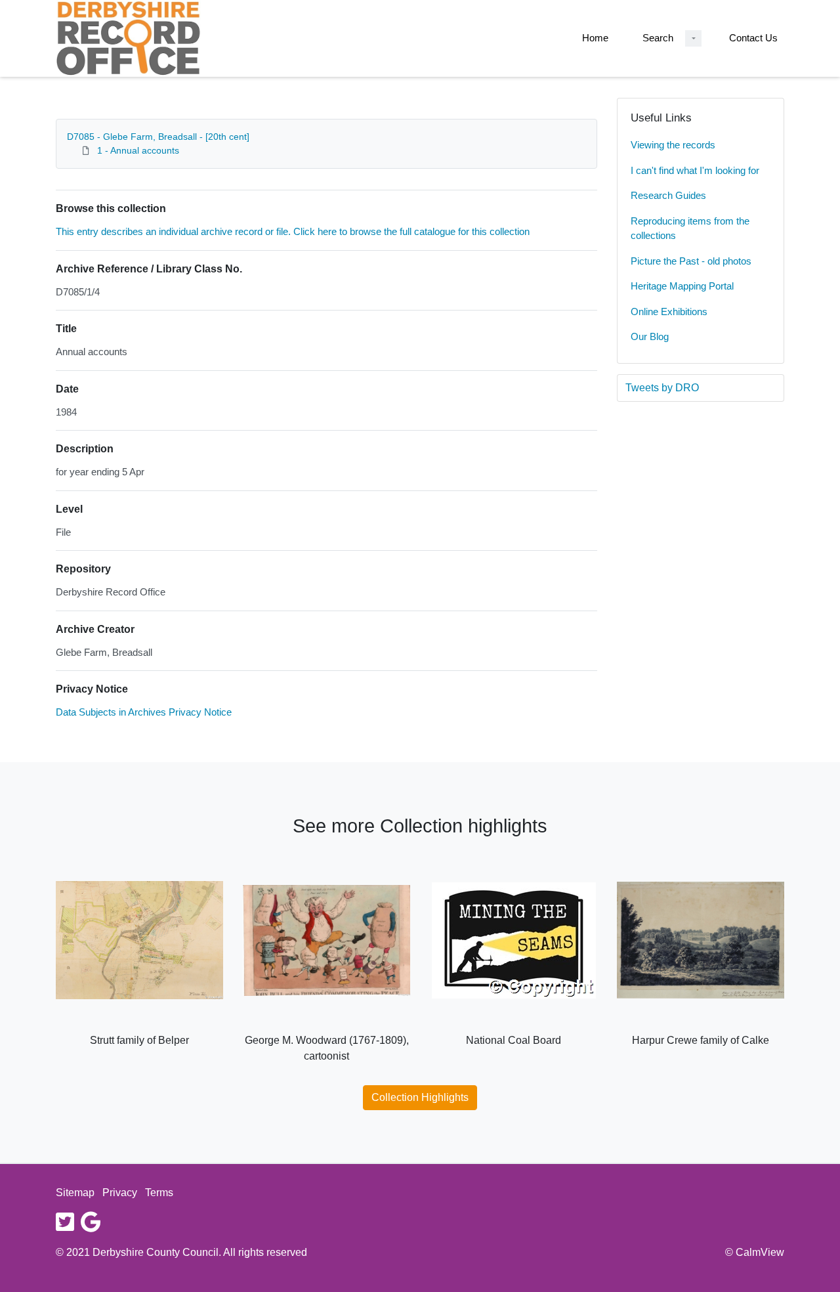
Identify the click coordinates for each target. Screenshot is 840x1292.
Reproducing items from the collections (690, 228)
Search (657, 37)
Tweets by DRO (662, 387)
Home (595, 37)
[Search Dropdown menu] (693, 38)
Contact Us (753, 37)
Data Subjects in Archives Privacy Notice (144, 712)
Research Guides (668, 195)
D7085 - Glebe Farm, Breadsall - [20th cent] (158, 136)
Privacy (119, 1192)
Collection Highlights (420, 1097)
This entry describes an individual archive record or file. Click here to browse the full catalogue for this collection (293, 231)
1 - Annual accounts (138, 150)
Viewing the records (673, 144)
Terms (159, 1192)
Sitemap (75, 1192)
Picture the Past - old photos (691, 261)
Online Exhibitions (669, 311)
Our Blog (650, 336)
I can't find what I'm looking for (695, 170)
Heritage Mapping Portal (682, 285)
